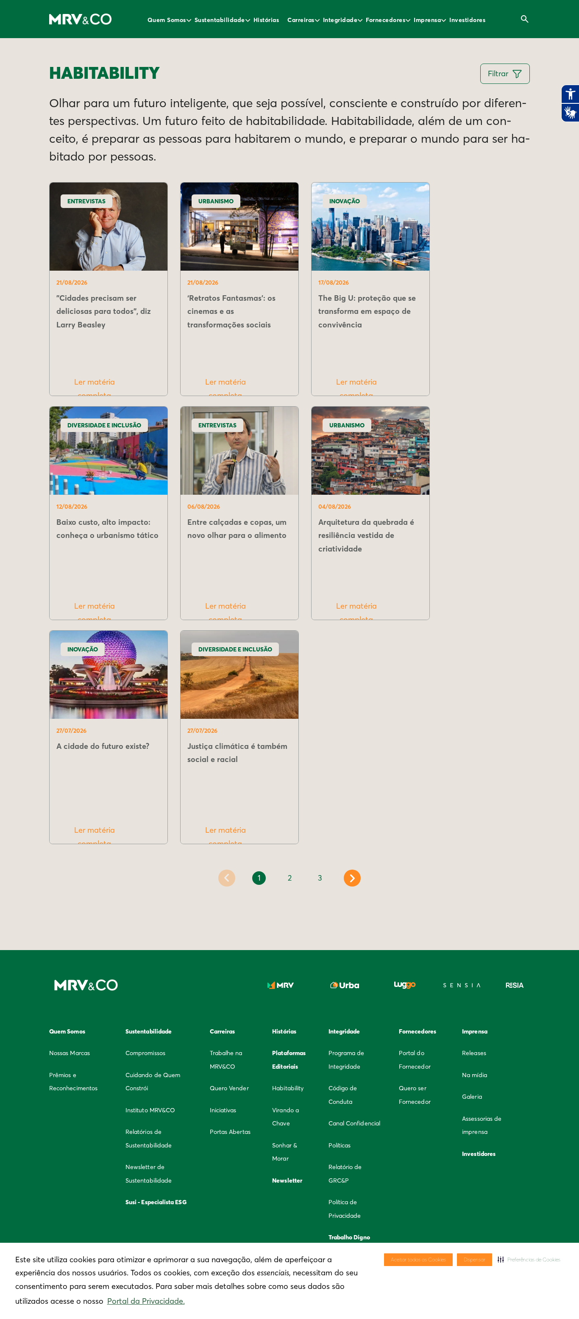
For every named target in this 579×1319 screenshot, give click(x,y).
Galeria (472, 1096)
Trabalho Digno (349, 1237)
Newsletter (287, 1180)
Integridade (340, 20)
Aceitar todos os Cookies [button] (418, 1259)
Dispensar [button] (474, 1259)
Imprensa (427, 20)
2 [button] (290, 878)
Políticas (339, 1145)
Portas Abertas (230, 1132)
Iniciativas (223, 1110)
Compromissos (145, 1053)
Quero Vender (229, 1088)
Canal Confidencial (354, 1123)
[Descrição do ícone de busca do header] (525, 19)
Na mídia (474, 1075)
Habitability (287, 1088)
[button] (529, 1259)
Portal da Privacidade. (146, 1301)
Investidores (467, 20)
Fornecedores (385, 20)
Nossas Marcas (69, 1053)
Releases (474, 1053)
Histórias (266, 20)
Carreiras (301, 20)
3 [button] (320, 878)
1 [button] (259, 878)
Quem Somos (167, 20)
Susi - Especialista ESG (156, 1202)
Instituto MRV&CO (150, 1110)
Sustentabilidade (220, 20)
